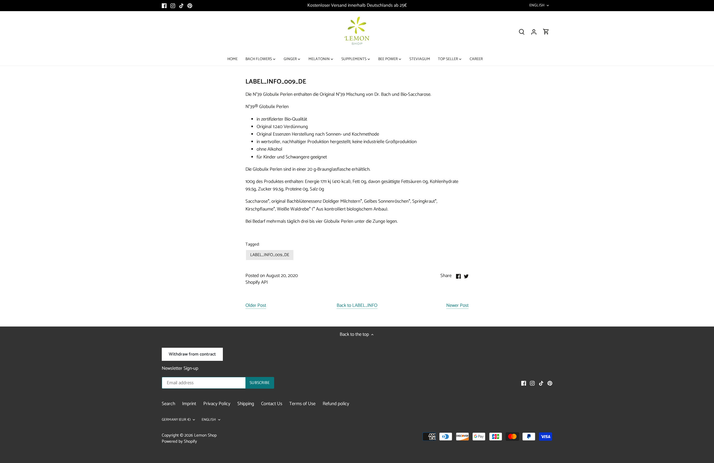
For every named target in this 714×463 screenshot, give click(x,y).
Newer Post (457, 305)
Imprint (189, 404)
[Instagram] (172, 5)
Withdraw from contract (192, 354)
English (536, 5)
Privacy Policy (216, 404)
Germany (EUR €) (176, 420)
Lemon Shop (205, 435)
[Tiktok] (181, 5)
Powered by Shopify (179, 441)
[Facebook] (164, 5)
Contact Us (271, 404)
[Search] (521, 32)
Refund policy (336, 404)
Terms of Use (302, 404)
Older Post (255, 305)
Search (168, 404)
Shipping (245, 404)
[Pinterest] (189, 5)
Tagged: (252, 244)
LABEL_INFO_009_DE (269, 254)
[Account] (534, 32)
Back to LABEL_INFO (357, 305)
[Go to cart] (546, 32)
